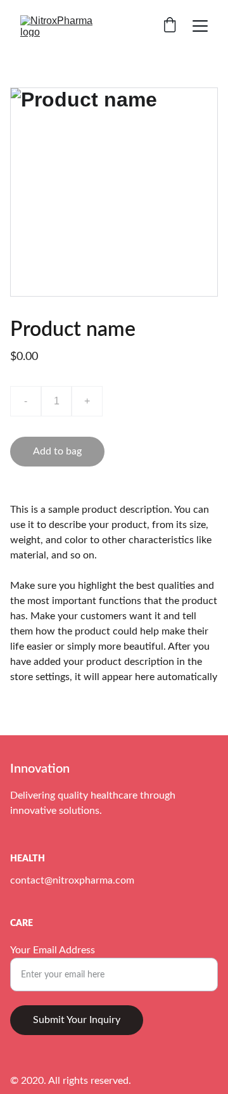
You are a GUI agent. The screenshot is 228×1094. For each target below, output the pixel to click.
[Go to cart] (170, 26)
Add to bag (57, 451)
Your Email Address (52, 950)
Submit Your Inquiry (76, 1020)
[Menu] (200, 26)
